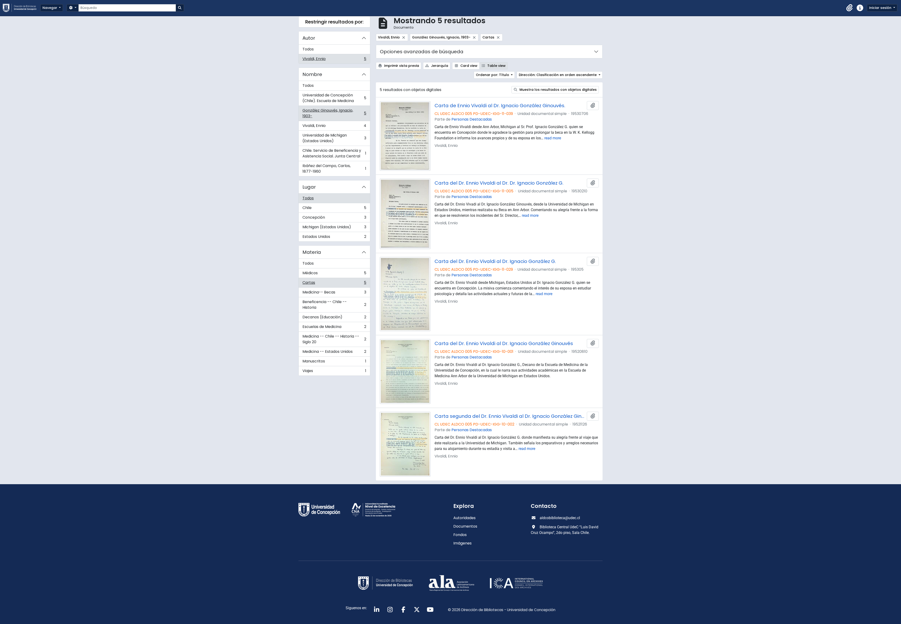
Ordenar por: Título (493, 74)
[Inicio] (21, 8)
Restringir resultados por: (334, 22)
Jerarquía (439, 65)
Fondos (460, 534)
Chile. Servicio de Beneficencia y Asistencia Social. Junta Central (334, 153)
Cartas (334, 284)
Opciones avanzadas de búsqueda (421, 51)
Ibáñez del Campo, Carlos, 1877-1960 (334, 168)
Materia (311, 252)
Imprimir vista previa (401, 65)
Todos (308, 49)
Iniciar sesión (880, 7)
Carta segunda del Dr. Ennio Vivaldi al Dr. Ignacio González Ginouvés (510, 416)
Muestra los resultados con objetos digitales (558, 89)
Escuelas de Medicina (334, 328)
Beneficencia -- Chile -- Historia (334, 304)
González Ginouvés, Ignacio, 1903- (334, 113)
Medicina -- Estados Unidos (334, 353)
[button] (849, 8)
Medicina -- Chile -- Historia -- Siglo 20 (334, 339)
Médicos (334, 274)
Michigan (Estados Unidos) (334, 228)
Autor (308, 38)
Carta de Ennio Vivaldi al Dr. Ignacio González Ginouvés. (500, 105)
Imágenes (462, 543)
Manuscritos (334, 362)
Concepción (334, 218)
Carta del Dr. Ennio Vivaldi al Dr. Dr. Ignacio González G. (499, 183)
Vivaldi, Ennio (334, 60)
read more (552, 138)
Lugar (309, 187)
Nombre (312, 74)
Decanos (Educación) (334, 318)
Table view (496, 65)
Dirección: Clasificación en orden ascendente (558, 74)
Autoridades (464, 518)
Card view (468, 65)
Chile (334, 209)
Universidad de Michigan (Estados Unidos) (334, 138)
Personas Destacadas (471, 119)
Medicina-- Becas (334, 293)
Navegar (50, 7)
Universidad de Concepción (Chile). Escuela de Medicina (334, 97)
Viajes (334, 372)
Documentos (465, 526)
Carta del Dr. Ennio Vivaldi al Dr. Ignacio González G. (495, 261)
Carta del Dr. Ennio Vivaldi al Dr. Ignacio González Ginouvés (504, 343)
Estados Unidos (334, 237)
